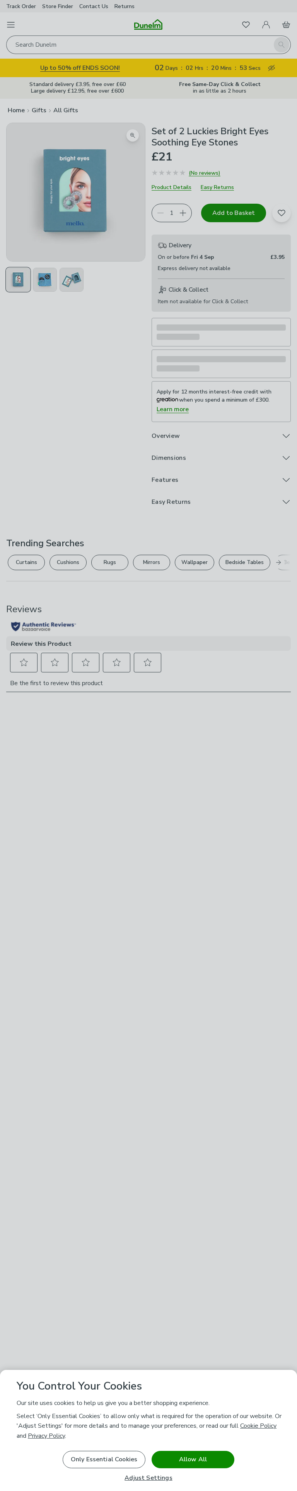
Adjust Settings (148, 1478)
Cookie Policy (258, 1426)
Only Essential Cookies (104, 1459)
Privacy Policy (46, 1436)
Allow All (193, 1459)
